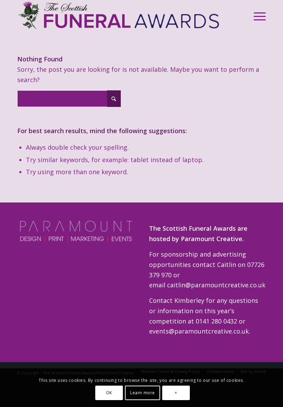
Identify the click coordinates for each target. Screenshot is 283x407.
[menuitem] (256, 15)
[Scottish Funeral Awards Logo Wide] (119, 15)
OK (109, 393)
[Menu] (256, 15)
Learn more (142, 393)
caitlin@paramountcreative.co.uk (216, 285)
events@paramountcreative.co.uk (199, 331)
